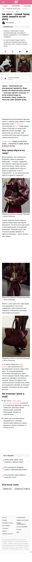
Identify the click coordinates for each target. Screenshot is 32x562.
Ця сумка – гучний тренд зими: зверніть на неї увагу (26, 8)
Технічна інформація (21, 526)
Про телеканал (6, 525)
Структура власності (7, 533)
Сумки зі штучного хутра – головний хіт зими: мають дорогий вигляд (15, 143)
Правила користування (22, 520)
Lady (3, 8)
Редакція (4, 520)
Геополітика (16, 6)
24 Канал (5, 6)
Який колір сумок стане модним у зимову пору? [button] (13, 461)
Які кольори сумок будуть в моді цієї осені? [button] (15, 476)
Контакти (18, 529)
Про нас (4, 517)
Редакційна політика (7, 523)
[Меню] (3, 2)
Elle (16, 126)
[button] (5, 51)
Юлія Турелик (10, 22)
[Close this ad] (31, 552)
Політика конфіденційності (21, 523)
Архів (17, 532)
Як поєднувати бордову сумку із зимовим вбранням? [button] (15, 468)
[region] (16, 558)
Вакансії (4, 531)
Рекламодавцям (20, 517)
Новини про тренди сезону (13, 8)
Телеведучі (5, 528)
